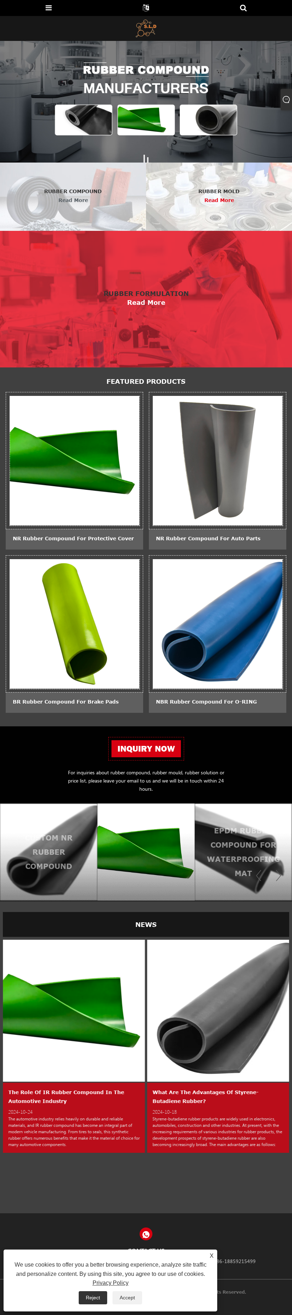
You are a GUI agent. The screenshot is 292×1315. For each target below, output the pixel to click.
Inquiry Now (146, 749)
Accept (127, 1297)
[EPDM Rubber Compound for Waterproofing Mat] (176, 852)
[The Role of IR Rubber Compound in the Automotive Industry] (74, 1010)
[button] (144, 160)
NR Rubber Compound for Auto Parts (208, 538)
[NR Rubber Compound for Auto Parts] (217, 460)
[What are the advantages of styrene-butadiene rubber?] (218, 1010)
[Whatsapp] (146, 1233)
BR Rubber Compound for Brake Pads (66, 702)
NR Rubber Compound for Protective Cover (73, 538)
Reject (93, 1297)
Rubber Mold (219, 191)
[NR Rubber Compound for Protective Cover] (74, 460)
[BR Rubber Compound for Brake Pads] (74, 623)
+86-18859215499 (234, 1261)
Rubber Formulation (146, 293)
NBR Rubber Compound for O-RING (206, 702)
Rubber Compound (73, 191)
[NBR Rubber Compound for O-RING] (217, 623)
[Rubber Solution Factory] (146, 101)
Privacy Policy (111, 1283)
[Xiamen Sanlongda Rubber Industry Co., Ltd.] (146, 28)
